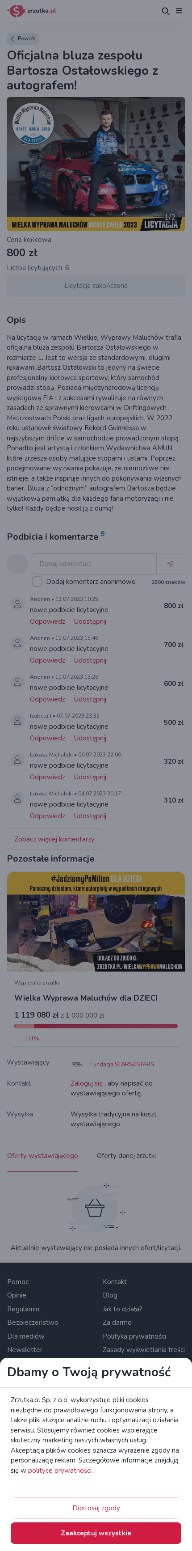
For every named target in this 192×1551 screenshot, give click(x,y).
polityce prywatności (60, 1470)
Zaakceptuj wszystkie (96, 1533)
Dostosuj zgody (96, 1508)
